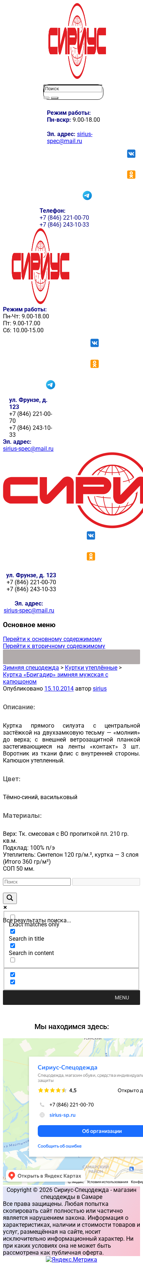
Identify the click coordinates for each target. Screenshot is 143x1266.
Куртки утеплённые (91, 667)
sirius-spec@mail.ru (69, 137)
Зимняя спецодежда (31, 667)
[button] (122, 997)
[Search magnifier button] (10, 898)
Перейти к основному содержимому (52, 639)
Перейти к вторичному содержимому (54, 646)
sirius (100, 688)
